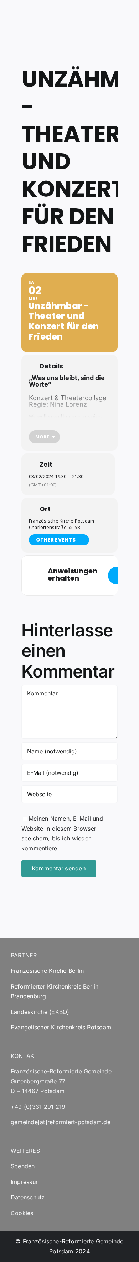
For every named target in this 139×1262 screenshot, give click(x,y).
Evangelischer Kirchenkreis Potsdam (61, 1027)
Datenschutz (28, 1197)
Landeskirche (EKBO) (40, 1011)
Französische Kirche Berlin (47, 970)
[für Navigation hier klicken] (117, 575)
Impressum (26, 1181)
